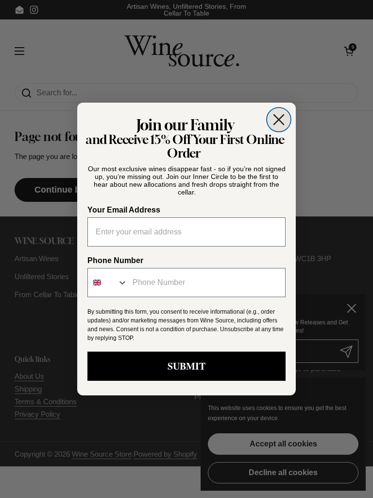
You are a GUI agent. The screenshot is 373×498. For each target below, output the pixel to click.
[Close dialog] (279, 119)
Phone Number (115, 260)
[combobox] (108, 282)
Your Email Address (123, 210)
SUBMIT (186, 366)
